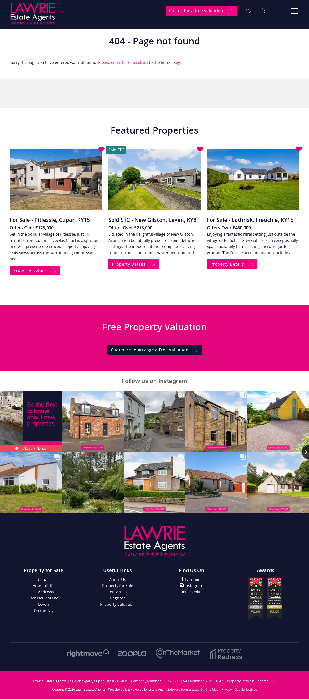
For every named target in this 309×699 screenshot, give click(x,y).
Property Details (30, 270)
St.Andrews (43, 592)
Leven (43, 604)
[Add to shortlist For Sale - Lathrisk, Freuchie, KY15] (299, 149)
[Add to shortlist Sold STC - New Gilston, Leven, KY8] (200, 149)
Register (117, 598)
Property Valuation (117, 604)
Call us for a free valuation (196, 10)
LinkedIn (193, 592)
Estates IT (195, 689)
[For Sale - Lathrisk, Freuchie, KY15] (253, 179)
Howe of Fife (43, 585)
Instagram (193, 585)
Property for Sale (117, 585)
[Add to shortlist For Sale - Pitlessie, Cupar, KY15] (101, 149)
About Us (117, 579)
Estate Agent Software (164, 689)
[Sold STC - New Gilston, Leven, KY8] (154, 179)
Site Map (212, 689)
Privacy (226, 689)
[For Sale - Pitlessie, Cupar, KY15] (56, 179)
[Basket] (248, 11)
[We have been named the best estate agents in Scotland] (265, 619)
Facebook (193, 579)
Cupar (43, 579)
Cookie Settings (246, 689)
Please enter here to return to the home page (139, 62)
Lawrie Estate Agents (90, 689)
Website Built (117, 689)
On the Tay (43, 610)
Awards (265, 570)
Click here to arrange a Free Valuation (150, 350)
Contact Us (117, 592)
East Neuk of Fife (43, 598)
